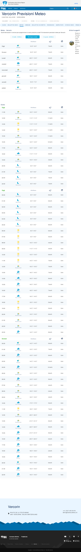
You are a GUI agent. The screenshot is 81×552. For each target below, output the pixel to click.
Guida (4, 25)
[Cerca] (67, 8)
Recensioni (50, 25)
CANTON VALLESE (8, 17)
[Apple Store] (76, 541)
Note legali (3, 544)
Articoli (22, 8)
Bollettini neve (13, 25)
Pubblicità (24, 537)
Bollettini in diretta (38, 25)
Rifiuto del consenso (45, 544)
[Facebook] (78, 536)
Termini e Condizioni (19, 544)
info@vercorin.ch (70, 512)
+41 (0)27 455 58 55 (69, 511)
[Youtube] (65, 536)
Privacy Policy (10, 544)
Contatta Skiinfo (14, 537)
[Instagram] (74, 536)
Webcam (27, 25)
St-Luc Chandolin (41, 21)
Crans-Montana (54, 21)
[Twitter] (69, 536)
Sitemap (27, 544)
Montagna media (32, 37)
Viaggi (16, 8)
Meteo (10, 8)
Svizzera (24, 21)
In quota (49, 37)
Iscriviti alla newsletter (13, 538)
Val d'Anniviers (14, 21)
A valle (17, 37)
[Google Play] (68, 541)
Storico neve (69, 25)
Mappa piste (59, 25)
